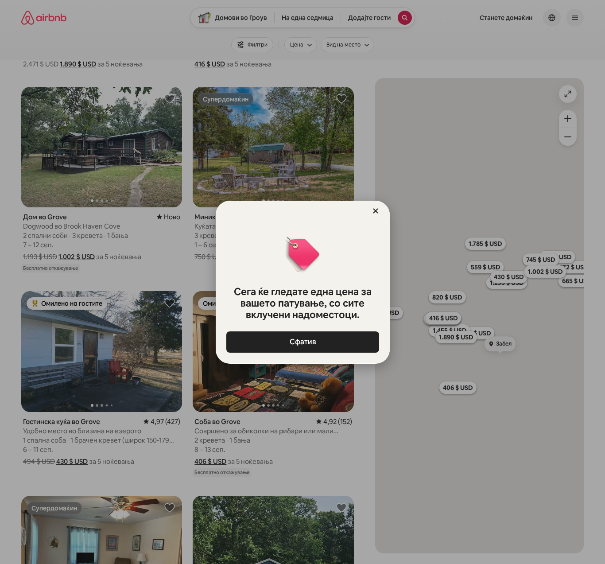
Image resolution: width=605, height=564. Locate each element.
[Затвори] (375, 210)
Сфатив (302, 341)
